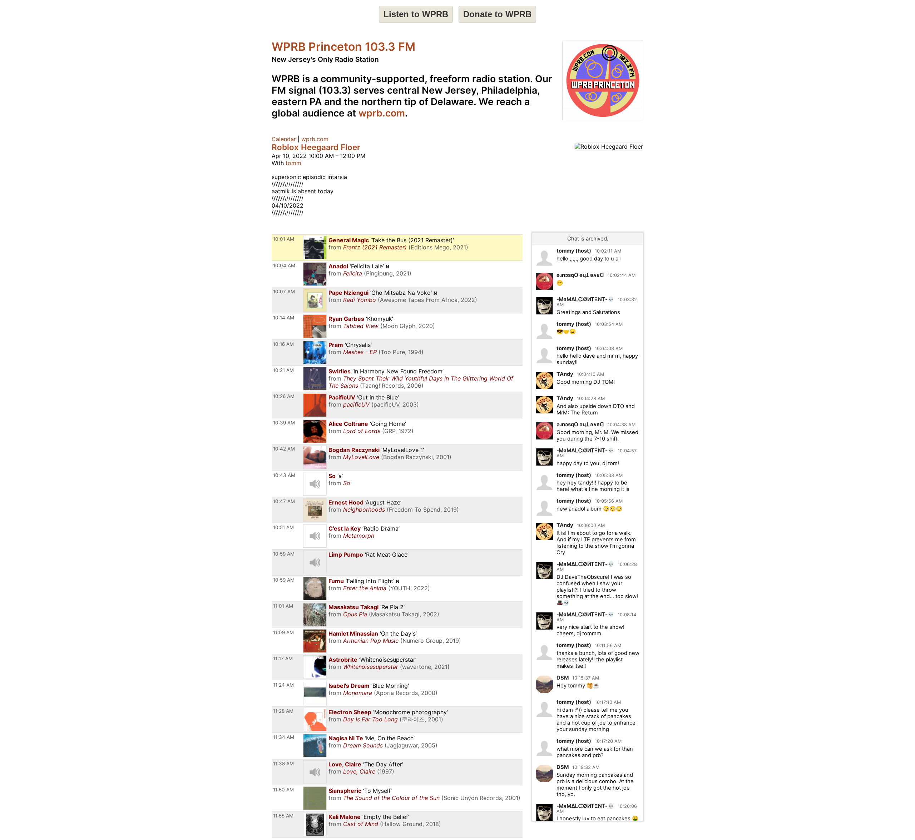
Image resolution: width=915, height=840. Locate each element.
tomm (293, 162)
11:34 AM (283, 737)
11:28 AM (283, 711)
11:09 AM (283, 632)
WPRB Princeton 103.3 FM (343, 47)
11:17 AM (283, 658)
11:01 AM (283, 606)
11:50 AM (283, 789)
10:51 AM (283, 527)
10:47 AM (284, 501)
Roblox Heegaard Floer (316, 147)
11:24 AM (283, 685)
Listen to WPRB (416, 14)
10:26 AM (284, 396)
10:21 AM (283, 370)
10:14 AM (283, 317)
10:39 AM (284, 423)
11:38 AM (283, 763)
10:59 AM (284, 554)
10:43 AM (284, 475)
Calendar (284, 139)
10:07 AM (284, 291)
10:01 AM (283, 239)
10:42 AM (284, 449)
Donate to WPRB (497, 14)
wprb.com (381, 113)
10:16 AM (283, 344)
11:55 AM (283, 816)
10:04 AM (284, 265)
